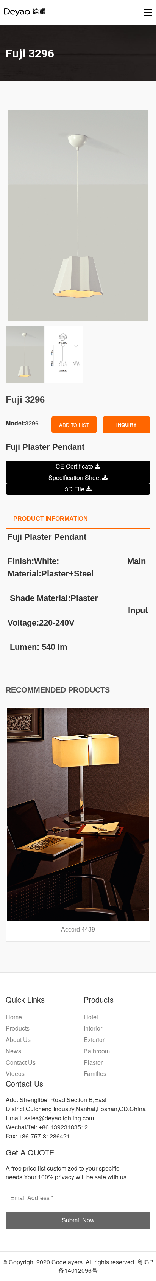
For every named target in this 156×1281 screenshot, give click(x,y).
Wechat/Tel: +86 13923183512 (47, 1127)
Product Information (50, 519)
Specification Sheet (75, 477)
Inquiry (126, 424)
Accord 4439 (78, 929)
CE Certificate (75, 466)
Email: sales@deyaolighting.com (50, 1117)
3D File (75, 488)
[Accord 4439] (78, 814)
